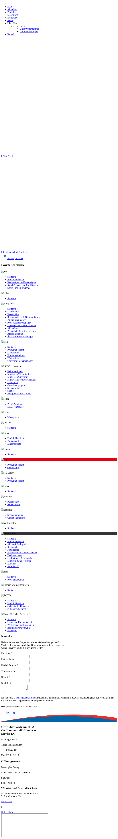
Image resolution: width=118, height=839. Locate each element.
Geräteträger (13, 467)
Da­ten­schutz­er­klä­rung (24, 697)
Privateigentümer (15, 579)
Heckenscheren (14, 555)
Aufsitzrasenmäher (16, 320)
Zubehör (11, 563)
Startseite (11, 276)
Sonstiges (12, 630)
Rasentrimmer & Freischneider (22, 552)
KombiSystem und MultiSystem (22, 285)
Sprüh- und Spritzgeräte (18, 288)
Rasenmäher (13, 314)
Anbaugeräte (13, 441)
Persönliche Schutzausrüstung (21, 331)
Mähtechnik (13, 352)
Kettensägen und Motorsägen (21, 282)
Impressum (6, 801)
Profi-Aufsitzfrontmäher (19, 322)
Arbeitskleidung (15, 333)
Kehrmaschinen (15, 371)
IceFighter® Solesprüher (19, 393)
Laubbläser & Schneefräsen (20, 558)
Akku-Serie (13, 328)
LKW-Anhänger (15, 406)
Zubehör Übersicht (16, 609)
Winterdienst (13, 358)
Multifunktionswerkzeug (19, 561)
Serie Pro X (13, 566)
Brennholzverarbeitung (18, 627)
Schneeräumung (15, 515)
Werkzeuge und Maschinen (20, 625)
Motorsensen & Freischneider (21, 325)
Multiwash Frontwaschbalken (21, 379)
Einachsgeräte (14, 443)
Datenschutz (7, 812)
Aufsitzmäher (13, 504)
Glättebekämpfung (16, 517)
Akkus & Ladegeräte (17, 544)
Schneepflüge (14, 388)
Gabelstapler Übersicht (18, 606)
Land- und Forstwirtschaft (20, 622)
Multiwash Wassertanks (18, 374)
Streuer (10, 390)
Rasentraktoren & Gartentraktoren (23, 317)
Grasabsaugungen (16, 385)
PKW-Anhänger (15, 404)
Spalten (11, 528)
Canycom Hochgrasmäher (20, 361)
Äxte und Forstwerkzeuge (20, 336)
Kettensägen (13, 549)
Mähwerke (12, 382)
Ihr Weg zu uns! (15, 258)
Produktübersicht (15, 279)
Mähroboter (13, 311)
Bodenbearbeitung (16, 355)
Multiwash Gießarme (17, 377)
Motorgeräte (13, 417)
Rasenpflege (13, 501)
